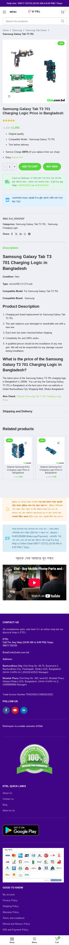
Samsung (17, 30)
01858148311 (24, 185)
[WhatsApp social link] (25, 234)
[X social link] (16, 234)
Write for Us (9, 810)
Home (6, 30)
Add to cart (30, 166)
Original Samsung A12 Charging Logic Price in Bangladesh (51, 470)
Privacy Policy (10, 900)
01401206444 (41, 185)
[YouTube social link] (15, 710)
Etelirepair (8, 726)
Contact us (8, 799)
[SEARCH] (62, 21)
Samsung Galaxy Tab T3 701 (18, 34)
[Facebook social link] (12, 234)
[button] (26, 443)
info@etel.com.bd (19, 652)
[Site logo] (34, 11)
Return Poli (17, 157)
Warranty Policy (11, 912)
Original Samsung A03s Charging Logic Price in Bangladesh (18, 470)
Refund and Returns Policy (16, 924)
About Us (7, 793)
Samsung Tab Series (36, 30)
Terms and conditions (14, 918)
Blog (5, 804)
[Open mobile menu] (4, 12)
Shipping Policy (11, 906)
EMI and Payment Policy (15, 929)
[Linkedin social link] (21, 234)
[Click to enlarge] (9, 97)
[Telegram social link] (29, 234)
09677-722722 (10, 645)
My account (9, 894)
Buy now (52, 166)
